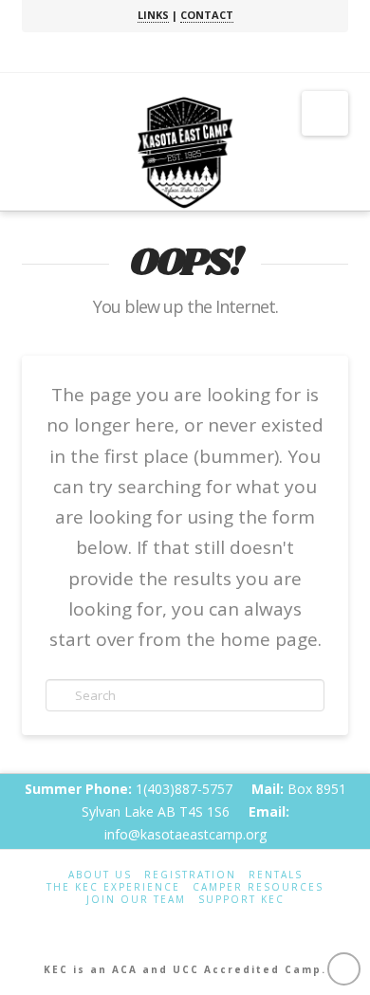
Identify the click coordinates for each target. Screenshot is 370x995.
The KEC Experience (113, 887)
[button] (325, 113)
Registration (190, 875)
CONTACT (206, 15)
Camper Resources (258, 887)
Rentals (276, 875)
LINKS (153, 15)
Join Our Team (136, 900)
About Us (100, 875)
